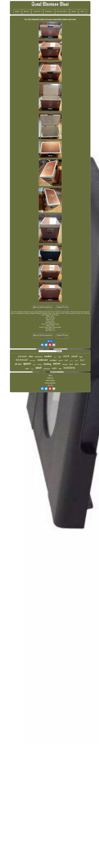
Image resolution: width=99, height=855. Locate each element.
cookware (42, 359)
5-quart (83, 364)
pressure (22, 356)
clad (66, 360)
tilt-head (64, 364)
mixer (57, 363)
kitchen (40, 364)
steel (38, 367)
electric (71, 360)
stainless (69, 367)
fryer (82, 360)
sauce (32, 368)
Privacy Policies (50, 380)
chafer (27, 368)
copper (76, 360)
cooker (48, 356)
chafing (47, 364)
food (80, 357)
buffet (54, 368)
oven (59, 357)
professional (46, 368)
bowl (71, 364)
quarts (60, 360)
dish (31, 356)
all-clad (18, 364)
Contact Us (50, 378)
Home (50, 375)
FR (51, 385)
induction (38, 357)
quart (27, 363)
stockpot (53, 360)
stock (66, 356)
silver (77, 364)
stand (74, 356)
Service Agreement (50, 383)
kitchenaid (22, 359)
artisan (34, 364)
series (55, 357)
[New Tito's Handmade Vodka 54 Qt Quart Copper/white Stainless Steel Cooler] (50, 30)
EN (49, 385)
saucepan (32, 360)
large (60, 368)
